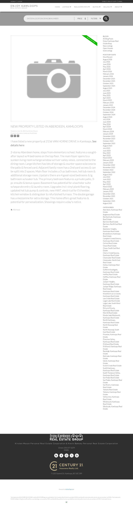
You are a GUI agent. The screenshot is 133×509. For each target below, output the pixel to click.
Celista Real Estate (110, 243)
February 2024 (108, 131)
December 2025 (109, 79)
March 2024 (107, 129)
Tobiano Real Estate (110, 390)
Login (20, 1)
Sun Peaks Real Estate (111, 378)
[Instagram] (66, 455)
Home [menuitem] (57, 7)
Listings (65, 7)
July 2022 (106, 177)
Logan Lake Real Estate (111, 301)
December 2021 (109, 194)
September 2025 (109, 86)
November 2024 (109, 110)
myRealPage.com (69, 489)
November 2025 (109, 81)
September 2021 (109, 201)
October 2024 (108, 112)
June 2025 (107, 93)
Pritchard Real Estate (111, 344)
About (117, 7)
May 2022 (106, 182)
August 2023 (107, 146)
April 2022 (107, 184)
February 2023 (108, 160)
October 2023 (108, 141)
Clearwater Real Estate (111, 258)
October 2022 (108, 170)
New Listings (108, 46)
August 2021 (107, 203)
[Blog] (56, 455)
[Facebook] (61, 455)
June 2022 (107, 179)
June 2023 (107, 151)
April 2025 (107, 98)
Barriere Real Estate (110, 222)
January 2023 (108, 163)
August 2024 (107, 117)
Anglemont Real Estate (111, 215)
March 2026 (107, 71)
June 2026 (107, 64)
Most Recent (107, 57)
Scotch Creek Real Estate (112, 366)
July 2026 (106, 62)
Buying (96, 7)
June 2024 (107, 122)
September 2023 (109, 143)
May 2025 (106, 95)
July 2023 (106, 148)
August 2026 (107, 59)
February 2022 (108, 189)
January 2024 (108, 134)
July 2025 (106, 91)
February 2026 (108, 74)
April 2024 (107, 127)
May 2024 (106, 124)
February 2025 (108, 103)
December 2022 (109, 165)
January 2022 (108, 191)
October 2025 (108, 83)
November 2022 (109, 167)
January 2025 (108, 105)
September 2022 (109, 172)
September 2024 (109, 115)
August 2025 (107, 88)
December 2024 (109, 107)
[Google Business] (77, 455)
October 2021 (108, 199)
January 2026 (108, 76)
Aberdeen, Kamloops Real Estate (27, 133)
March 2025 (107, 100)
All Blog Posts (108, 39)
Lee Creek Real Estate (111, 299)
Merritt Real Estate (110, 313)
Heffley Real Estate (110, 274)
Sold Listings (107, 51)
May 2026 (106, 67)
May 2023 (106, 153)
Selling (106, 7)
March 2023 (107, 158)
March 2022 (107, 187)
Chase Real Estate (109, 246)
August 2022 (107, 175)
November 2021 (109, 196)
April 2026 (107, 69)
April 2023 (107, 155)
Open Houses (108, 48)
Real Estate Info (81, 7)
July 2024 (106, 119)
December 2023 (109, 136)
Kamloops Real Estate (111, 291)
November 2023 (109, 139)
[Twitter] (72, 455)
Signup (13, 1)
